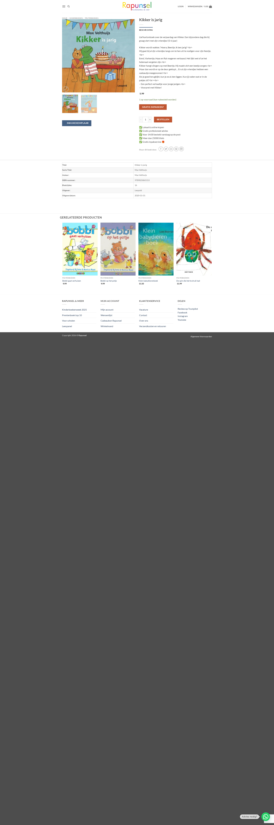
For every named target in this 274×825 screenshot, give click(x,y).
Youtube (182, 319)
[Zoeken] (69, 6)
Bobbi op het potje (108, 281)
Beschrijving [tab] (146, 30)
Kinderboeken (76, 18)
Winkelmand (107, 326)
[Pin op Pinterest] (176, 149)
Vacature (143, 309)
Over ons (143, 320)
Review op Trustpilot (188, 308)
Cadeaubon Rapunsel (111, 320)
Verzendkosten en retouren (152, 326)
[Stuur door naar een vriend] (171, 149)
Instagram (183, 316)
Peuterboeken (91, 18)
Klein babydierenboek (148, 281)
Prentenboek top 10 (72, 315)
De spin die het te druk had (188, 281)
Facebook (182, 312)
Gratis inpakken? (153, 107)
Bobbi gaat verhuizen (71, 281)
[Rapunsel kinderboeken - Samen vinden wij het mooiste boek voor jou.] (137, 6)
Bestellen (163, 119)
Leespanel (67, 326)
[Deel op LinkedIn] (181, 149)
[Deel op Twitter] (166, 149)
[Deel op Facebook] (161, 149)
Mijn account (107, 309)
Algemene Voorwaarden (201, 336)
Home (64, 18)
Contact (143, 315)
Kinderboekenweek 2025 (74, 309)
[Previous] (67, 56)
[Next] (129, 56)
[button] (64, 6)
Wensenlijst (106, 315)
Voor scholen (68, 320)
